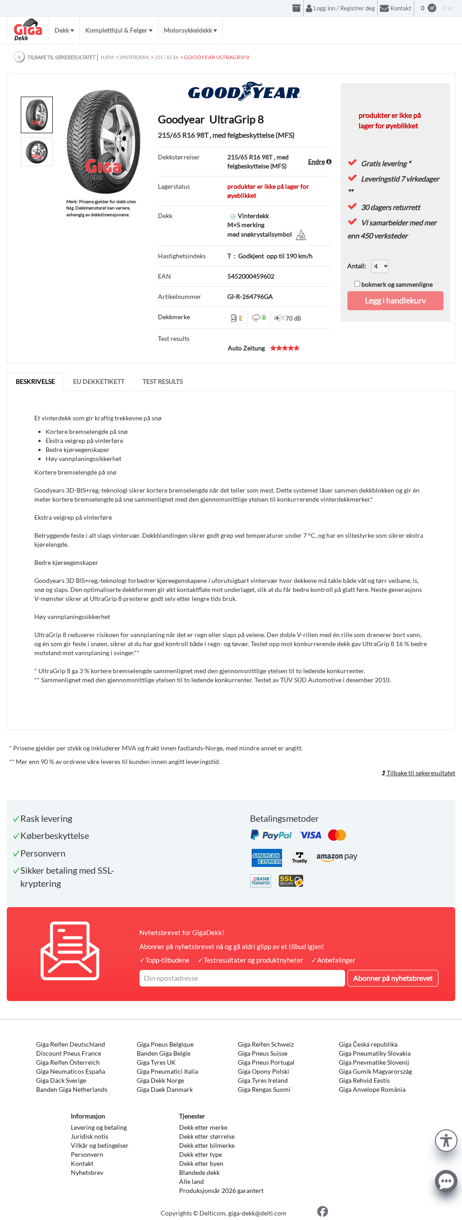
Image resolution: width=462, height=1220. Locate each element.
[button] (446, 1139)
